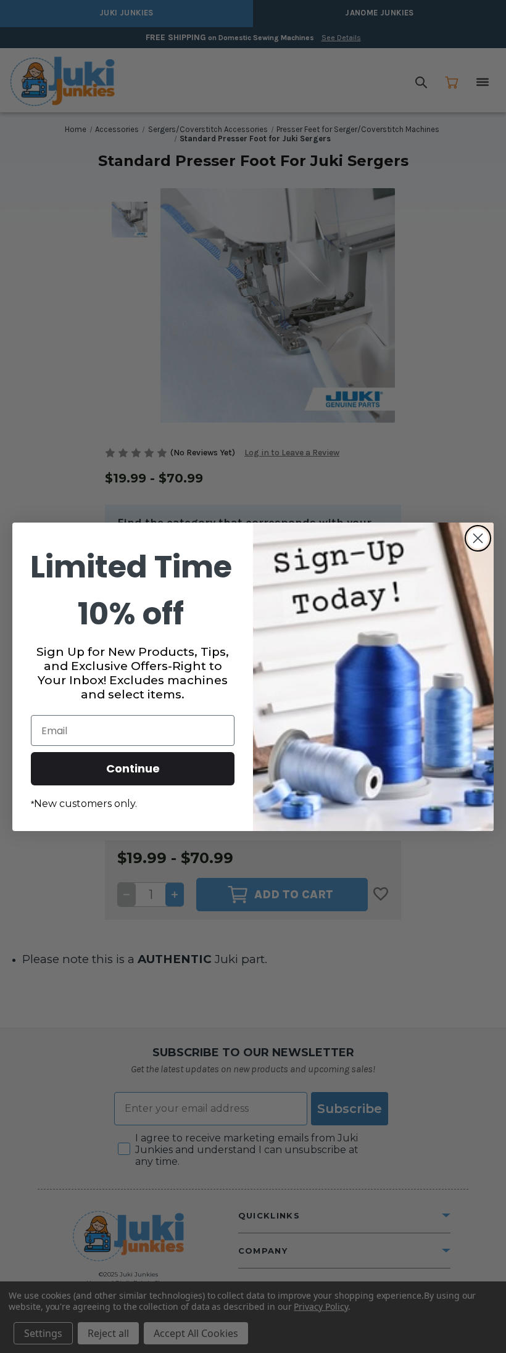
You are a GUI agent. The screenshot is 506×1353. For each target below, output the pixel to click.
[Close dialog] (478, 538)
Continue (133, 768)
